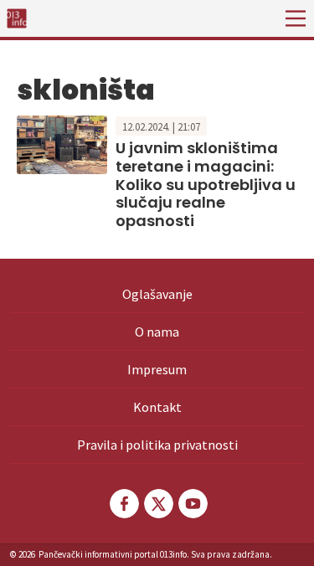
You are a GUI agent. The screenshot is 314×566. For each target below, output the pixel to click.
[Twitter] (157, 504)
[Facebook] (123, 504)
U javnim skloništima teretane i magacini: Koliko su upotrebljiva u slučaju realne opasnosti (206, 183)
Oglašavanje (157, 294)
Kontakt (157, 407)
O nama (157, 331)
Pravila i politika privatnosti (157, 444)
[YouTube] (192, 504)
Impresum (157, 369)
